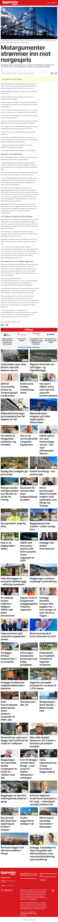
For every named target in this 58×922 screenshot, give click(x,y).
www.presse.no (33, 899)
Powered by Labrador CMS (29, 920)
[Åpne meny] (54, 3)
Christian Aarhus (33, 875)
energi (14, 322)
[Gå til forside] (10, 3)
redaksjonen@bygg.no (31, 878)
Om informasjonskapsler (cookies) (28, 913)
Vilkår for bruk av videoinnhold (27, 912)
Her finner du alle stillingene (29, 347)
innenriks (7, 322)
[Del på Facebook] (51, 73)
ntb (3, 322)
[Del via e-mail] (56, 73)
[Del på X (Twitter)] (54, 73)
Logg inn (49, 3)
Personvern (23, 915)
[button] (2, 329)
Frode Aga (35, 873)
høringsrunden (28, 88)
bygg (18, 322)
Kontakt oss (42, 880)
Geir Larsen (53, 876)
